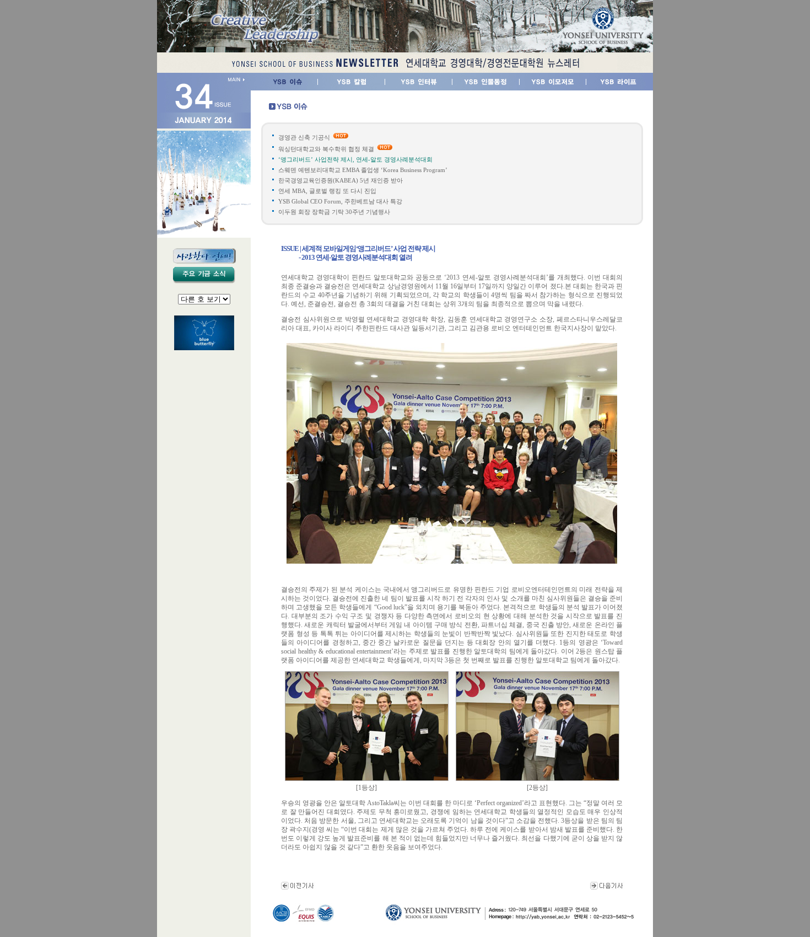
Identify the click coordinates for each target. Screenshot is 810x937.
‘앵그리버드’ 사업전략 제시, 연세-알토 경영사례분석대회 (355, 159)
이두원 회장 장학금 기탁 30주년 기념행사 (334, 211)
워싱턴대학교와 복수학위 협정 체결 (326, 149)
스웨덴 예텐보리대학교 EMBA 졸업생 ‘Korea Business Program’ (362, 170)
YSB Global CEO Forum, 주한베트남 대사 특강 (340, 201)
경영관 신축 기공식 (304, 137)
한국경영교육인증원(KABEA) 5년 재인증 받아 (340, 180)
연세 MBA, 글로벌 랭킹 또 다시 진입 (327, 191)
